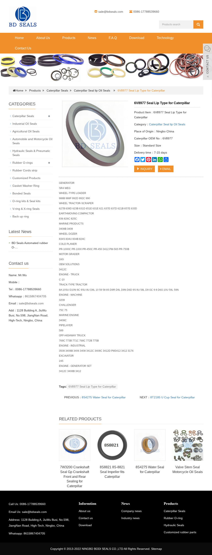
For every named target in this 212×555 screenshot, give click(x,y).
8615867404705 (35, 296)
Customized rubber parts (180, 532)
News (92, 38)
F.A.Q (113, 38)
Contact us (86, 518)
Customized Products (26, 178)
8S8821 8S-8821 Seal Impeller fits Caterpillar (112, 471)
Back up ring (20, 216)
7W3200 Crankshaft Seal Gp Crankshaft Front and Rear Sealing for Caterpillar (74, 476)
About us (84, 511)
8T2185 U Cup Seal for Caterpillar (172, 397)
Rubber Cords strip (24, 170)
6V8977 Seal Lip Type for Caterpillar (92, 386)
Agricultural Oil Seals (26, 131)
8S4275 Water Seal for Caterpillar (104, 397)
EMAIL (166, 169)
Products (68, 38)
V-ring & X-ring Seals (26, 208)
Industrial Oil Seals (24, 123)
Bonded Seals (21, 193)
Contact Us (23, 48)
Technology (165, 38)
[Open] (207, 62)
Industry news (130, 518)
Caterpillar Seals (57, 90)
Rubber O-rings (22, 162)
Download (136, 38)
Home (19, 38)
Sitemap (156, 548)
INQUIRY (146, 169)
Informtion (87, 503)
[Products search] (198, 24)
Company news (131, 511)
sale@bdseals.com (110, 11)
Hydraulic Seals (174, 525)
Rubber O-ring (173, 518)
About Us (43, 38)
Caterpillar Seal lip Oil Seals (92, 90)
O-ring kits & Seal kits (26, 201)
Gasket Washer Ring (25, 185)
